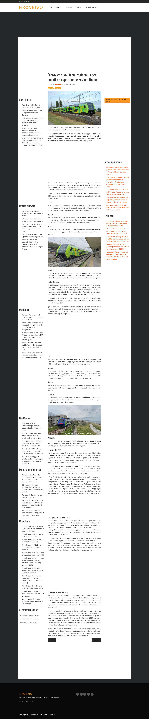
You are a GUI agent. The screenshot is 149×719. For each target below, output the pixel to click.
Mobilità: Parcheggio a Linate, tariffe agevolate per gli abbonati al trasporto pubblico (32, 460)
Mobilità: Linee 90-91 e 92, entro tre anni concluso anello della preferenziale (31, 435)
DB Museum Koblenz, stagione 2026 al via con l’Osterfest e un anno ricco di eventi (33, 488)
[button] (59, 7)
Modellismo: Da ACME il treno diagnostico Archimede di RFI (33, 554)
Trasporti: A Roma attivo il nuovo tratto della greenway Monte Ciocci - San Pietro (32, 355)
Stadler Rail (36, 619)
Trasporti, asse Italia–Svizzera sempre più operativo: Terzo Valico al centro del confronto (31, 131)
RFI (20, 615)
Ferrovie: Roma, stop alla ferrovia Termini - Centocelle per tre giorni (32, 317)
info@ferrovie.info (24, 1)
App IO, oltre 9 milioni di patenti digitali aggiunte (31, 106)
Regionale (37, 615)
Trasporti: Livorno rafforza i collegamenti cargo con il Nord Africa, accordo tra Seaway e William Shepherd (32, 141)
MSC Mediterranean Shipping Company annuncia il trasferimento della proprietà (33, 121)
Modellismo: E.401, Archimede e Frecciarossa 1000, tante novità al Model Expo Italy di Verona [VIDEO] (33, 561)
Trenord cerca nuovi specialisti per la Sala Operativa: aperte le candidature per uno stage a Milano (32, 244)
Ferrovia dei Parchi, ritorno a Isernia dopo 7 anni (32, 496)
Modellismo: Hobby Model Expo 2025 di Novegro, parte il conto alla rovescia (32, 570)
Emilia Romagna (33, 622)
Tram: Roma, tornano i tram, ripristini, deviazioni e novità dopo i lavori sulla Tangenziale (32, 326)
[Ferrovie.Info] (31, 7)
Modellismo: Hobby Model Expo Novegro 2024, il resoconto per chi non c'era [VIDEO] (32, 579)
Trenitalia (25, 615)
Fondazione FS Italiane (24, 622)
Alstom (30, 619)
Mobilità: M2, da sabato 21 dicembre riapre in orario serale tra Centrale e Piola (32, 443)
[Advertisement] (116, 7)
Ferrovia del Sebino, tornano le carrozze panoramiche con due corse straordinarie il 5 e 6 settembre (33, 503)
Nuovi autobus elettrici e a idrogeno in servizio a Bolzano (32, 112)
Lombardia (31, 615)
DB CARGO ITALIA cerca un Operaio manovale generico (32, 235)
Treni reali (58, 84)
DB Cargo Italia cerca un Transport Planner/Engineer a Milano (32, 213)
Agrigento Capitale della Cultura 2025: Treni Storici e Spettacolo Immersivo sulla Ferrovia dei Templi (32, 478)
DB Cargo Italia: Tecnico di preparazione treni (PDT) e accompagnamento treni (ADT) (32, 227)
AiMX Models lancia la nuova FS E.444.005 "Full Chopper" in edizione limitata (33, 528)
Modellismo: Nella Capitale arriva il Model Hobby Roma (32, 587)
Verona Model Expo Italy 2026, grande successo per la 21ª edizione (32, 601)
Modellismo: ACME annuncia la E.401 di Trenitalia (32, 535)
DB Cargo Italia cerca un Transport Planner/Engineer (32, 220)
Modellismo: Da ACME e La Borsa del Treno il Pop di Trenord (31, 547)
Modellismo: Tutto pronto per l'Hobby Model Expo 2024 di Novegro (33, 593)
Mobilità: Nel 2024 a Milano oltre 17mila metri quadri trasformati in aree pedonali (32, 451)
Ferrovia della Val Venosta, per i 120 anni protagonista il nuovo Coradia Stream (33, 512)
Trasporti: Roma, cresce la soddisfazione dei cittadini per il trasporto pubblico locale (32, 346)
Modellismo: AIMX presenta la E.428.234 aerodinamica (33, 540)
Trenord (21, 619)
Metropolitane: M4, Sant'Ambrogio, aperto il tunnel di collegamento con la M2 (32, 426)
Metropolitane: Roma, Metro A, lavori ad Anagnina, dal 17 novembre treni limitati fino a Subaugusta (32, 336)
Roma (26, 619)
